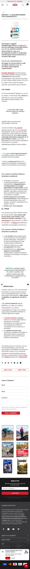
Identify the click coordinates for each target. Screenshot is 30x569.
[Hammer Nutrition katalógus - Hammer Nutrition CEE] (8, 449)
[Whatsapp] (20, 362)
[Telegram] (14, 362)
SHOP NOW (19, 1)
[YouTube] (13, 529)
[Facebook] (2, 362)
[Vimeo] (18, 529)
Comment (4, 398)
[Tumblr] (11, 362)
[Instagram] (8, 529)
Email (3, 391)
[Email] (17, 362)
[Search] (7, 5)
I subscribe (15, 493)
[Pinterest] (8, 362)
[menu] (3, 5)
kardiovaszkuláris (11, 318)
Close (28, 1)
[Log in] (23, 5)
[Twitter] (5, 362)
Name (3, 385)
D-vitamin (18, 128)
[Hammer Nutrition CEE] (8, 433)
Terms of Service (16, 497)
